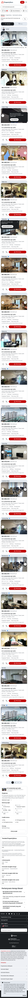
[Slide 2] (11, 44)
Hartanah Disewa (5, 972)
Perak (6, 862)
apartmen (10, 844)
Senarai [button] (8, 24)
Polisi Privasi (21, 987)
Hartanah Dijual (4, 969)
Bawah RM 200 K (5, 868)
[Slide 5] (15, 607)
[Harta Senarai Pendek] (25, 33)
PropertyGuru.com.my (5, 951)
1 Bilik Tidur (8, 875)
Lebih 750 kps (5, 881)
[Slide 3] (13, 607)
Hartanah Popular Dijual (7, 979)
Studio (3, 875)
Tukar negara (4, 923)
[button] (3, 15)
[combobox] (13, 6)
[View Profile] (14, 29)
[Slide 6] (16, 607)
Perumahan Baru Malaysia (7, 975)
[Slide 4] (14, 607)
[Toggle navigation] (26, 2)
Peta (21, 24)
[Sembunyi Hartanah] (22, 33)
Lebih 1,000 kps (12, 881)
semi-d (15, 844)
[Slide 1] (10, 44)
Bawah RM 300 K (13, 868)
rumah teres (18, 843)
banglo (18, 844)
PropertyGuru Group (6, 917)
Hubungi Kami (4, 920)
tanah (23, 844)
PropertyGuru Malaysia (6, 966)
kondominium (5, 844)
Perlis (3, 862)
